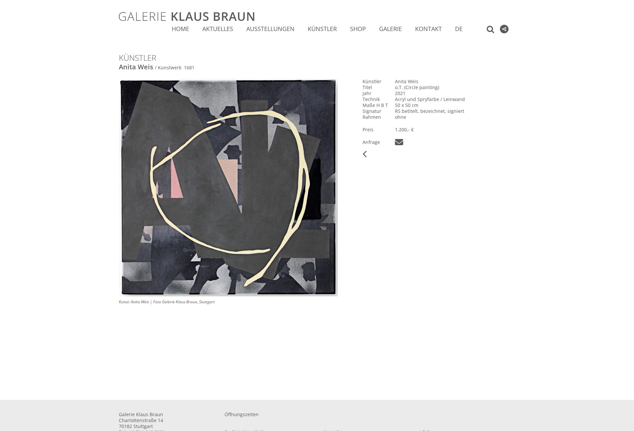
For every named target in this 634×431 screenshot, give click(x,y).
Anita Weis (136, 66)
